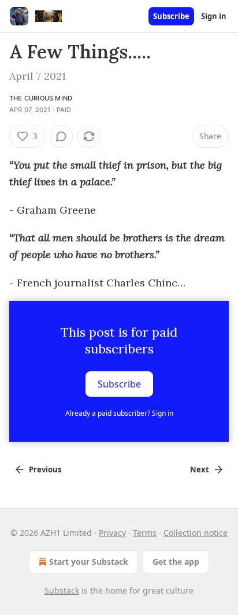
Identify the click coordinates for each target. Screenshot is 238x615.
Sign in (213, 16)
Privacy (112, 532)
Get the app (176, 561)
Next (199, 469)
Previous (45, 469)
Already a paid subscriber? (119, 413)
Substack (61, 590)
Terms (145, 532)
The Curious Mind (40, 98)
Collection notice (195, 532)
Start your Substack (88, 561)
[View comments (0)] (61, 136)
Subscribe (171, 16)
